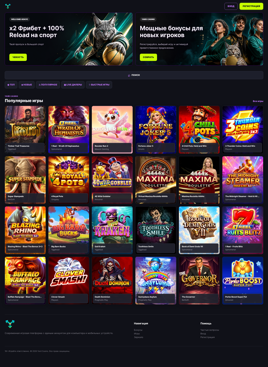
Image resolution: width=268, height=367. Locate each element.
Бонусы (138, 330)
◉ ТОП (11, 84)
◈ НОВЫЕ (26, 84)
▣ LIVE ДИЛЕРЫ (73, 84)
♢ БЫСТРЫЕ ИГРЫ (99, 84)
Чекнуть (18, 57)
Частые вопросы (209, 330)
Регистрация (251, 6)
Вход (231, 6)
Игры (137, 333)
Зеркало (138, 337)
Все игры (258, 101)
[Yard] (8, 6)
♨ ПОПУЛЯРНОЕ (48, 84)
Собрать (148, 57)
